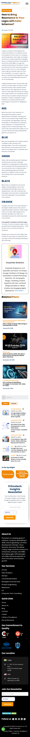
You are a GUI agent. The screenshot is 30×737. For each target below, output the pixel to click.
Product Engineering (9, 585)
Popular (13, 403)
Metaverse (6, 587)
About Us (5, 605)
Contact (5, 611)
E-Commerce (7, 381)
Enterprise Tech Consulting (12, 593)
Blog (3, 608)
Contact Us (15, 733)
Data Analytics (7, 573)
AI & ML (4, 570)
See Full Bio (19, 291)
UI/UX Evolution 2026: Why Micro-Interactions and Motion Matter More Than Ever (14, 355)
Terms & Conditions (20, 731)
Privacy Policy (7, 731)
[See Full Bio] (24, 290)
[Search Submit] (4, 397)
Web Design (21, 320)
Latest (5, 403)
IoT (3, 590)
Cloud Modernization (9, 579)
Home (4, 602)
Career (4, 614)
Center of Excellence (9, 617)
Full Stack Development (10, 320)
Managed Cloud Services (11, 582)
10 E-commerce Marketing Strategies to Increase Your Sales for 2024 (14, 384)
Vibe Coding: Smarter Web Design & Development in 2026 (15, 324)
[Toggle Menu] (27, 3)
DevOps (4, 576)
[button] (16, 409)
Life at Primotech (8, 620)
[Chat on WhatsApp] (3, 729)
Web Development (8, 322)
